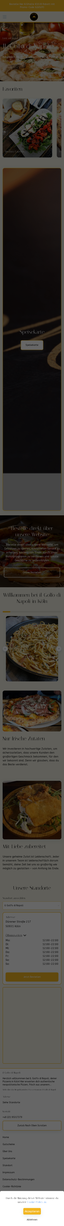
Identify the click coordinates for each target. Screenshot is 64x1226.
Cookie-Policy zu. (36, 1202)
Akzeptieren (32, 1211)
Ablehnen (32, 1219)
